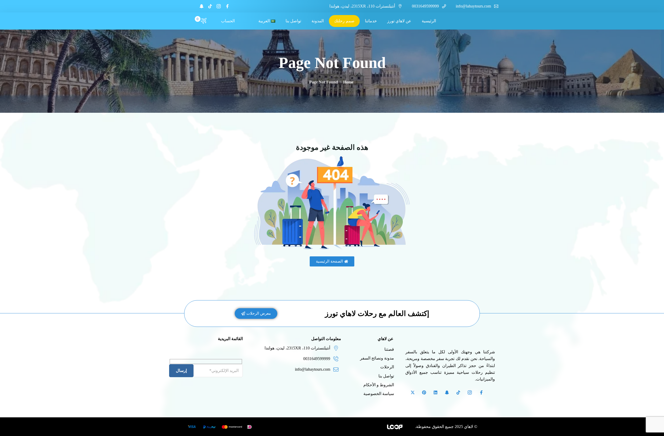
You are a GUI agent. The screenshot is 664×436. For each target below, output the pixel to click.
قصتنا (389, 349)
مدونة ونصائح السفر (377, 358)
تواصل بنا (293, 21)
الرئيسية (429, 21)
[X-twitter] (413, 392)
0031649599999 (425, 6)
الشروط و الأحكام (378, 385)
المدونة (318, 21)
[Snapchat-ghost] (201, 6)
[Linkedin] (435, 392)
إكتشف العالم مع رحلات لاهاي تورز (377, 314)
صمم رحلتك (344, 21)
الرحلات (387, 367)
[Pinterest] (424, 392)
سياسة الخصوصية (378, 393)
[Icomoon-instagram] (219, 6)
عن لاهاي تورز (399, 21)
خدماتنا (371, 21)
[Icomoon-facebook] (227, 6)
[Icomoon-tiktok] (210, 6)
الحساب (228, 21)
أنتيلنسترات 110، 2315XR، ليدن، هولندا (362, 6)
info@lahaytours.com (473, 6)
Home (348, 82)
